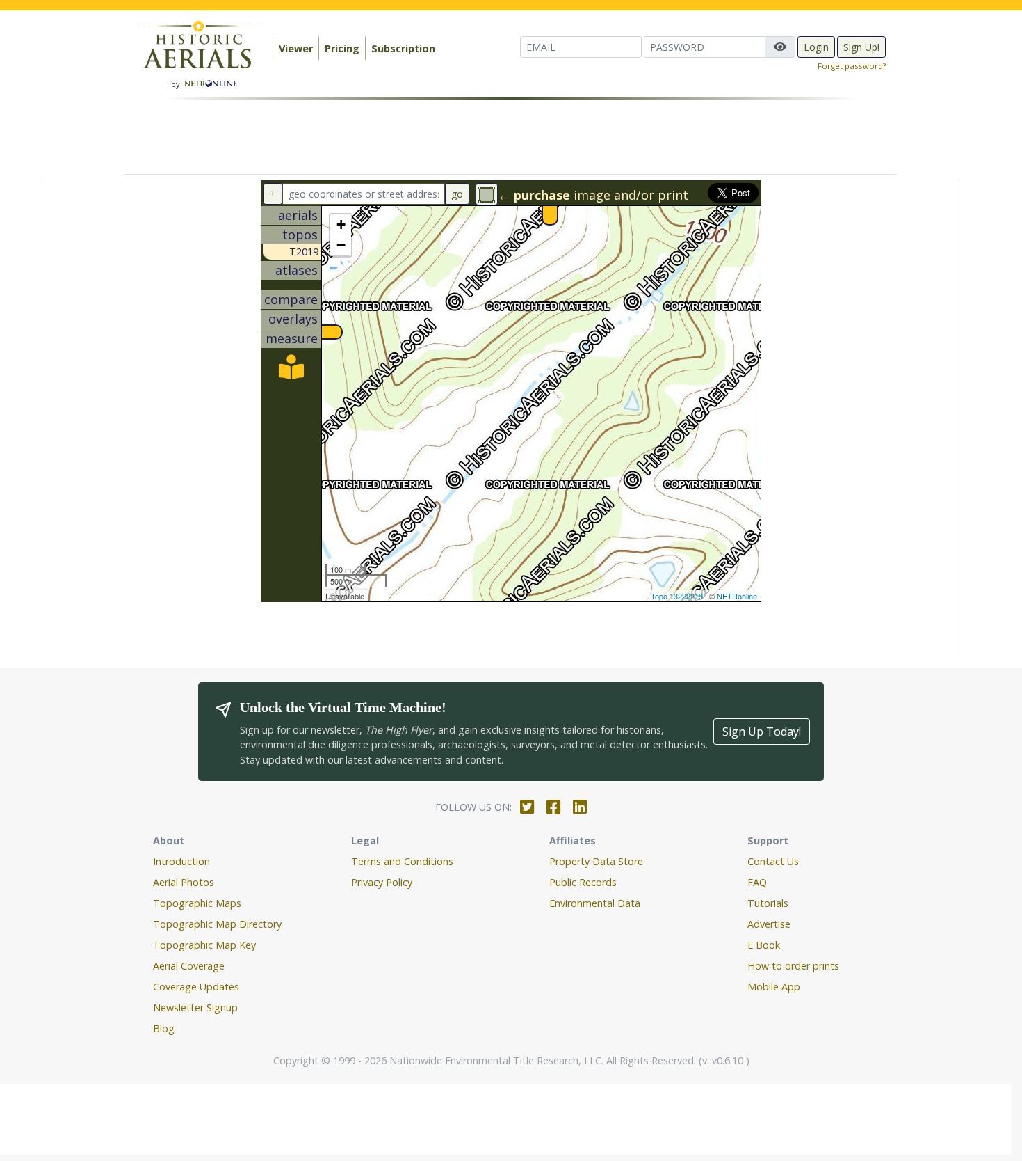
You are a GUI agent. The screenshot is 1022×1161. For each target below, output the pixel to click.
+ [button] (341, 224)
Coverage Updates (196, 986)
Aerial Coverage (189, 965)
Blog (164, 1028)
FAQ (757, 882)
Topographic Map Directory (217, 924)
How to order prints (793, 965)
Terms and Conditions (402, 861)
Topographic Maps (197, 903)
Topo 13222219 (677, 595)
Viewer (296, 48)
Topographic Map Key (204, 944)
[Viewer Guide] (291, 372)
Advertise (768, 924)
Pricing (342, 48)
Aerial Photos (183, 882)
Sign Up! (861, 47)
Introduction (181, 861)
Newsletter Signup (195, 1007)
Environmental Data (594, 903)
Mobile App (773, 986)
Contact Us (773, 861)
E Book (763, 944)
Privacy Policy (381, 882)
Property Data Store (596, 861)
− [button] (341, 245)
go (457, 193)
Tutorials (767, 903)
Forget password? (852, 66)
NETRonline (737, 595)
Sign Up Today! (761, 731)
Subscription (403, 48)
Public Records (583, 882)
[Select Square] (487, 194)
